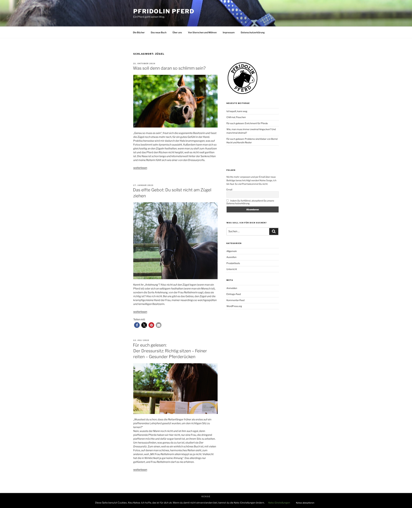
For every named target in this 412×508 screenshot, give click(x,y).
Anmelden (231, 288)
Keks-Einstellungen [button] (279, 502)
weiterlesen (140, 167)
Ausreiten (231, 257)
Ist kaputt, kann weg (236, 111)
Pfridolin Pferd (163, 11)
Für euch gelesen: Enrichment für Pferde (247, 123)
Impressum (229, 32)
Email (229, 189)
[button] (137, 325)
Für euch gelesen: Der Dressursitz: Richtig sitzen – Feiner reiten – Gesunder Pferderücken (170, 351)
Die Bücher (139, 32)
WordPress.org (234, 306)
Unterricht (231, 269)
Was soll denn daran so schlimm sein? (169, 68)
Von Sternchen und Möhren (202, 32)
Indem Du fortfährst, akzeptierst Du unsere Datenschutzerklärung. (250, 202)
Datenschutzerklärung (253, 32)
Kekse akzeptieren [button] (305, 502)
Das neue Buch (158, 32)
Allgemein (231, 251)
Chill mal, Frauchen (236, 117)
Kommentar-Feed (235, 300)
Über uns (177, 32)
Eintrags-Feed (233, 294)
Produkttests (233, 263)
